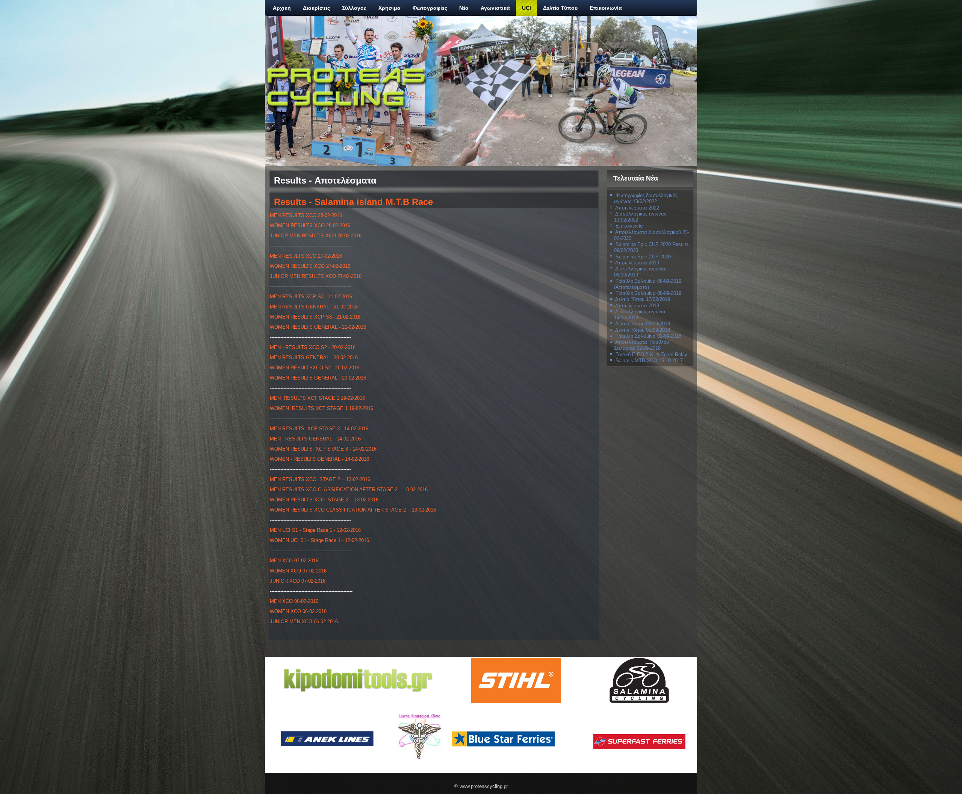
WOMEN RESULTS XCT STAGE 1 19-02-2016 (321, 408)
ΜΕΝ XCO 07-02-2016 (294, 560)
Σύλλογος (354, 8)
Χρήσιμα (389, 8)
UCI (526, 8)
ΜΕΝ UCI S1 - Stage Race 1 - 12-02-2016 (315, 530)
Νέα (464, 8)
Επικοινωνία (606, 8)
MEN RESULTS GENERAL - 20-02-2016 (314, 357)
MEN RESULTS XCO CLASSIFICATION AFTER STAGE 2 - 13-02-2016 (349, 489)
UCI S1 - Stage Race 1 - (317, 540)
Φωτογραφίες (430, 8)
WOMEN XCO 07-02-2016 (298, 571)
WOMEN (279, 540)
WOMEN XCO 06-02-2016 (298, 611)
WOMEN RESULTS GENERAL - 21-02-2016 (318, 327)
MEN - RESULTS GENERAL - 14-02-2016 (315, 439)
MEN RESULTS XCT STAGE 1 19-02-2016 (317, 398)
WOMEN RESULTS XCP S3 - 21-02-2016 (315, 317)
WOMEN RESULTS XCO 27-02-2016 (310, 266)
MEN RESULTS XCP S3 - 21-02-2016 (311, 296)
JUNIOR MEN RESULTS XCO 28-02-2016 (316, 235)
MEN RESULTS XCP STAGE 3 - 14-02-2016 (319, 428)
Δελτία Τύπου (560, 8)
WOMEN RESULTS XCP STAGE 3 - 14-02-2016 (323, 449)
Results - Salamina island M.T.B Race (353, 202)
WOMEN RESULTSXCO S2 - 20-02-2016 (314, 367)
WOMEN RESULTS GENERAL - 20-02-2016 (318, 378)
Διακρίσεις (316, 8)
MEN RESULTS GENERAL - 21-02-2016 (314, 307)
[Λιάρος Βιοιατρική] (419, 736)
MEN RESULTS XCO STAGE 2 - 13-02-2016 (320, 479)
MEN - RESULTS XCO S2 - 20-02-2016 (312, 347)
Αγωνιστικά (495, 8)
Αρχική (282, 8)
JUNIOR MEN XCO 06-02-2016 (304, 621)
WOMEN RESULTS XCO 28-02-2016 (310, 225)
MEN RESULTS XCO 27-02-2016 (306, 256)
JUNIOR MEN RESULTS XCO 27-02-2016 (316, 276)
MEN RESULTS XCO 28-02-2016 (306, 215)
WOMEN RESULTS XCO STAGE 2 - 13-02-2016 (324, 500)
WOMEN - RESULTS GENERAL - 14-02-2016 (319, 459)
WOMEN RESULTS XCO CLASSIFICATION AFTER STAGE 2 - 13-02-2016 (353, 510)
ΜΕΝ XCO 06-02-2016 (294, 601)
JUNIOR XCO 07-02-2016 (297, 581)
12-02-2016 (357, 540)
